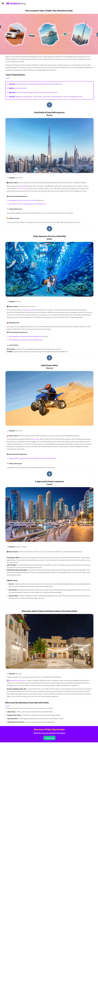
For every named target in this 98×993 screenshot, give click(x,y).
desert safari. (35, 439)
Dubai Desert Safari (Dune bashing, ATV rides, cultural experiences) (33, 92)
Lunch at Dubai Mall (18, 88)
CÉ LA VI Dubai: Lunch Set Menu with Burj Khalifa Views (25, 340)
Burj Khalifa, (23, 186)
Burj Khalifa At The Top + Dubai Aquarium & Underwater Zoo (27, 204)
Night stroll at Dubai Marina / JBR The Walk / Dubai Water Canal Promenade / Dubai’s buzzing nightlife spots (46, 97)
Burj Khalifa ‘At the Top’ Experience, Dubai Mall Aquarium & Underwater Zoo (35, 84)
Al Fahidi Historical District (17, 680)
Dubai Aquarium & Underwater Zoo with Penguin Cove (25, 336)
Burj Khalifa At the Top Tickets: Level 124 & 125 (23, 200)
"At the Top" (21, 189)
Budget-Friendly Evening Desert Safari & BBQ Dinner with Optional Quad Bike (32, 458)
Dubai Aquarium (29, 310)
